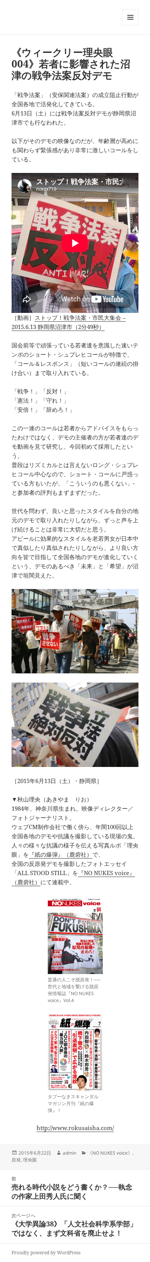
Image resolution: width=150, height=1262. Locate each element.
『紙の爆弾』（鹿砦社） (60, 854)
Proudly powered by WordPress (46, 1252)
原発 (16, 1160)
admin (69, 1153)
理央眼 (30, 1160)
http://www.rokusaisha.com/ (75, 1128)
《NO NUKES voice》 (110, 1153)
